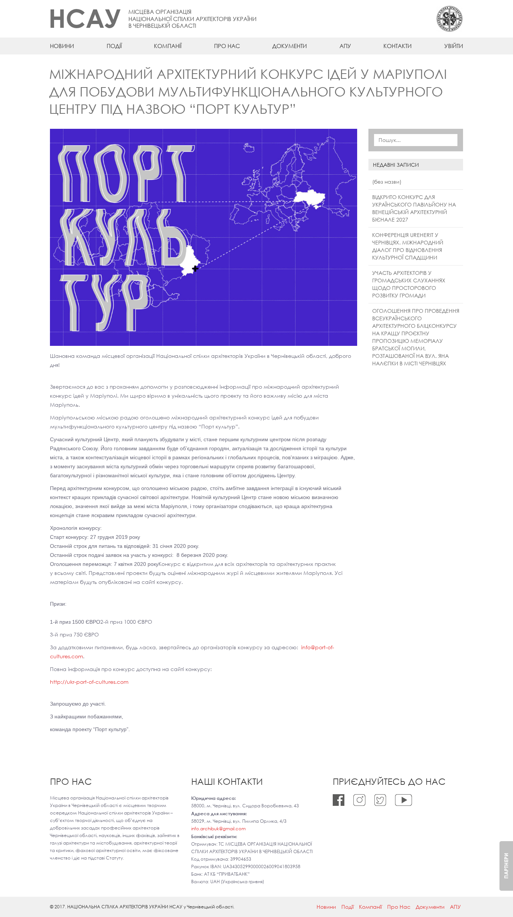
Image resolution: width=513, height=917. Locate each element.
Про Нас (227, 46)
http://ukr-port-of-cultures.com (89, 681)
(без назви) (386, 181)
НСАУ (84, 18)
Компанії (167, 46)
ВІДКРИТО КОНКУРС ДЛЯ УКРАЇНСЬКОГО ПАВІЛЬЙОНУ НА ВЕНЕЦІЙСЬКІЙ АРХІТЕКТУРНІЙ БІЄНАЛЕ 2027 (414, 208)
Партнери (506, 866)
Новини (62, 46)
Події (114, 46)
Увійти (453, 46)
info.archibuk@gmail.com (218, 828)
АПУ (345, 46)
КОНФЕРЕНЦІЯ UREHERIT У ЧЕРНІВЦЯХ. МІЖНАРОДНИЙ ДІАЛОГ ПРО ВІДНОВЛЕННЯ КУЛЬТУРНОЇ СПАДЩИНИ (407, 246)
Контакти (397, 46)
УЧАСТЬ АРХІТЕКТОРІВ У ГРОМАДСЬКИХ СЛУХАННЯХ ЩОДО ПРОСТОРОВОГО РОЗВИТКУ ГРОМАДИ (408, 284)
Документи (289, 46)
